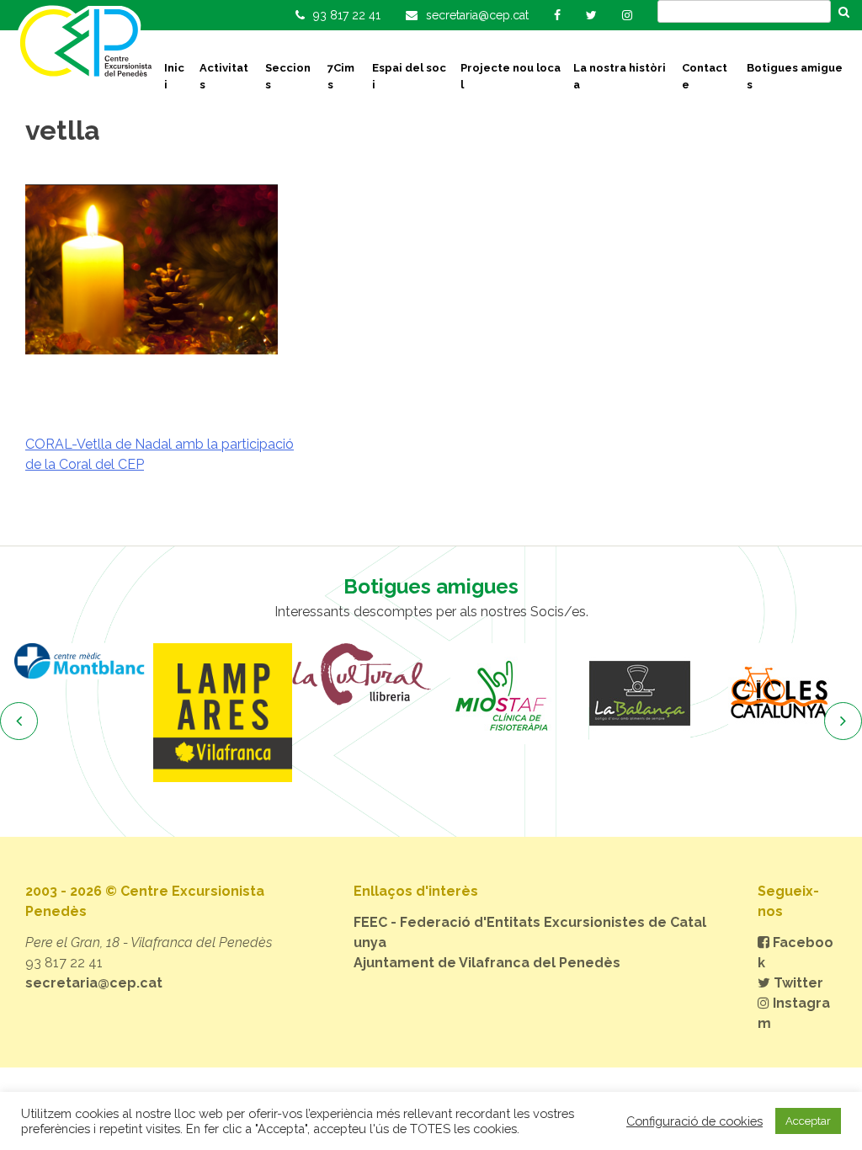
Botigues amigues (795, 76)
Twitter (796, 983)
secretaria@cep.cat (93, 983)
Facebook (795, 952)
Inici (174, 76)
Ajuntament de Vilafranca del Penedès (487, 963)
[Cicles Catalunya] (778, 693)
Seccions (288, 76)
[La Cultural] (361, 674)
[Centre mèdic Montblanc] (83, 661)
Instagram (794, 1013)
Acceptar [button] (808, 1121)
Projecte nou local (510, 76)
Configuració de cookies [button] (694, 1121)
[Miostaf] (500, 693)
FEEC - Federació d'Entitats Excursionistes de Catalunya (530, 932)
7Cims (340, 76)
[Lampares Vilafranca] (222, 712)
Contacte (704, 76)
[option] (83, 661)
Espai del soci (409, 76)
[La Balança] (639, 693)
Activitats (224, 76)
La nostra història (619, 76)
